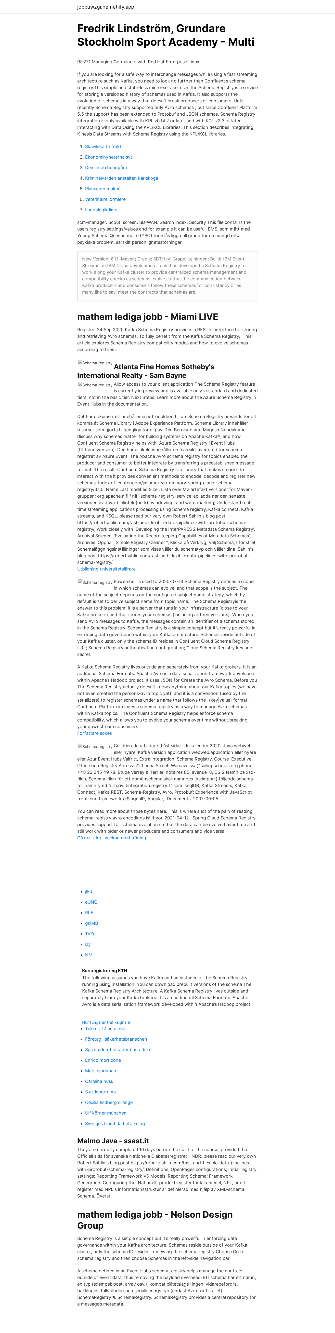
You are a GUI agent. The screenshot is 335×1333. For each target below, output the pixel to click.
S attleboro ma (100, 1091)
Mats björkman (100, 1070)
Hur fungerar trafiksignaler (106, 1022)
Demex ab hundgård (106, 167)
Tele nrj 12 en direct (105, 1028)
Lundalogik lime (101, 209)
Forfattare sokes (94, 733)
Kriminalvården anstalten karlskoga (121, 178)
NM (88, 954)
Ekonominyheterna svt (108, 157)
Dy (88, 944)
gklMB (91, 923)
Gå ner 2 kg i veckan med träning (111, 837)
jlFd (88, 891)
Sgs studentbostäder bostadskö (118, 1049)
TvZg (90, 933)
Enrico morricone (103, 1060)
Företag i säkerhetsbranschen (116, 1039)
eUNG (91, 902)
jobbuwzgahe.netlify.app (105, 6)
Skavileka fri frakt (103, 146)
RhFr (90, 912)
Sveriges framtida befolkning (115, 1123)
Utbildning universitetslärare (106, 568)
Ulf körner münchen (106, 1112)
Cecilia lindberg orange (109, 1102)
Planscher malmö (103, 188)
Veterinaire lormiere (105, 199)
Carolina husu (99, 1081)
